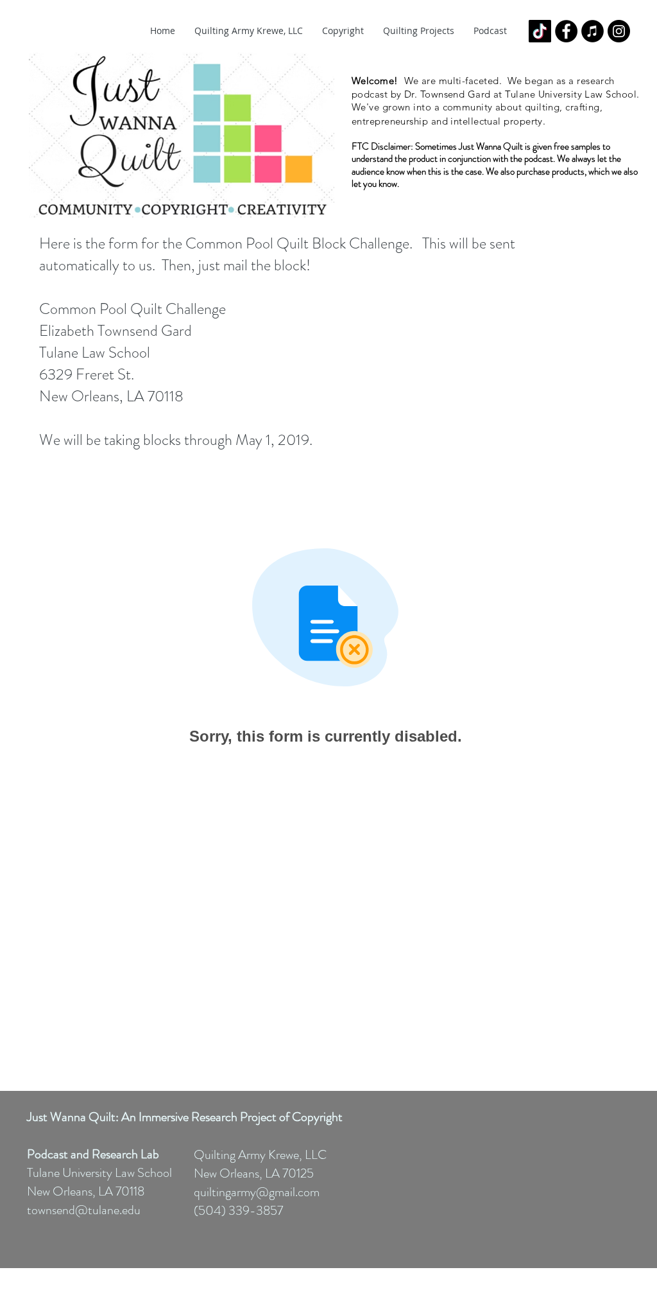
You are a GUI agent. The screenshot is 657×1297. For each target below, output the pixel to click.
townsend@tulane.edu (84, 1210)
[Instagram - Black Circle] (619, 31)
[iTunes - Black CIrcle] (592, 31)
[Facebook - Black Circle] (566, 31)
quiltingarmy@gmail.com (257, 1192)
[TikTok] (540, 31)
